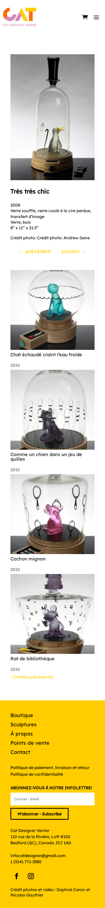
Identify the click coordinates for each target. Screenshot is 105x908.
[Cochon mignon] (52, 514)
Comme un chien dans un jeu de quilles (46, 456)
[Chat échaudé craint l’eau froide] (52, 310)
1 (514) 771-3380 (26, 861)
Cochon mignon (28, 559)
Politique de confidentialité (36, 774)
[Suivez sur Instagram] (31, 876)
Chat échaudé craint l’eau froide (46, 355)
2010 (15, 365)
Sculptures (23, 724)
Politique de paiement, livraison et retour (49, 767)
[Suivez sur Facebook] (16, 876)
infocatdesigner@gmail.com (38, 855)
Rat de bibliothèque (32, 659)
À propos (21, 733)
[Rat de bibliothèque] (52, 614)
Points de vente (29, 743)
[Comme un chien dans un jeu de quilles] (52, 410)
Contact (20, 752)
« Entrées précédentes (32, 676)
